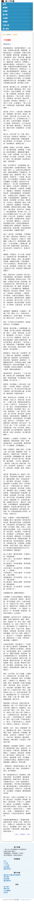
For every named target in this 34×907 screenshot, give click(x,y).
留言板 (6, 892)
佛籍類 (5, 22)
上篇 (16, 834)
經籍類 (5, 8)
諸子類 (5, 15)
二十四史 (6, 865)
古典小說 (6, 25)
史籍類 (5, 11)
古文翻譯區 (7, 890)
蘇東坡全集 (7, 869)
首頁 (4, 4)
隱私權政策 (7, 880)
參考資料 (6, 877)
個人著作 (6, 29)
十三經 (6, 863)
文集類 (5, 18)
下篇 (27, 834)
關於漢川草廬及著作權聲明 (12, 875)
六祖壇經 (15, 34)
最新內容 (6, 888)
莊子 (5, 861)
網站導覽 (6, 879)
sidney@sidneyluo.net (25, 899)
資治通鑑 (6, 867)
